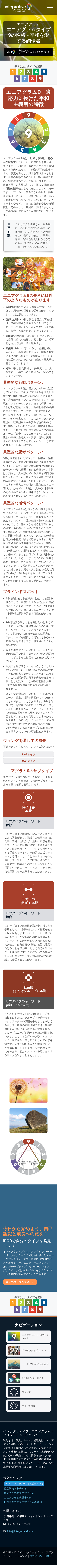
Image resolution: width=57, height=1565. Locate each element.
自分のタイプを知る (18, 1282)
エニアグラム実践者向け (18, 1497)
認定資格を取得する (15, 1488)
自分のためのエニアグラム (19, 1493)
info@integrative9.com (20, 1531)
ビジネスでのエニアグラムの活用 (23, 1502)
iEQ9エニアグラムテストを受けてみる (24, 1483)
